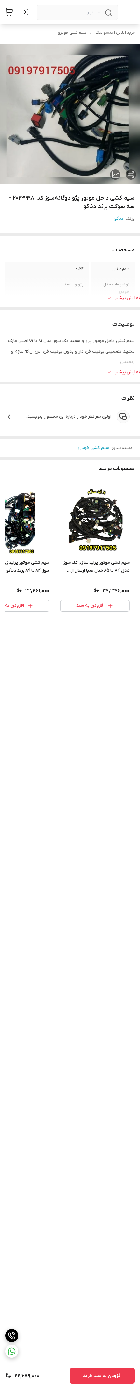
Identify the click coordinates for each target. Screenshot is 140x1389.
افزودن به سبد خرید (102, 1376)
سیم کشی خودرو (72, 32)
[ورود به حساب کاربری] (26, 12)
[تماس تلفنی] (11, 1335)
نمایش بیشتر (127, 298)
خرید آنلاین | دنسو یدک (115, 32)
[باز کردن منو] (129, 12)
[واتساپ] (11, 1351)
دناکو (118, 218)
